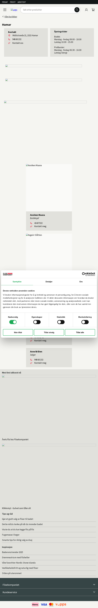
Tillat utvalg (49, 332)
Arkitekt (22, 2)
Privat (5, 2)
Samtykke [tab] (17, 282)
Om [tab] (81, 282)
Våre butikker (10, 16)
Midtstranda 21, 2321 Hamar (25, 35)
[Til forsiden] (14, 9)
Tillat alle (80, 332)
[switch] (37, 322)
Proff (13, 2)
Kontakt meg (40, 226)
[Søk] (76, 9)
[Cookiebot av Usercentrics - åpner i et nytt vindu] (84, 274)
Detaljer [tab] (49, 282)
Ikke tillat (18, 332)
